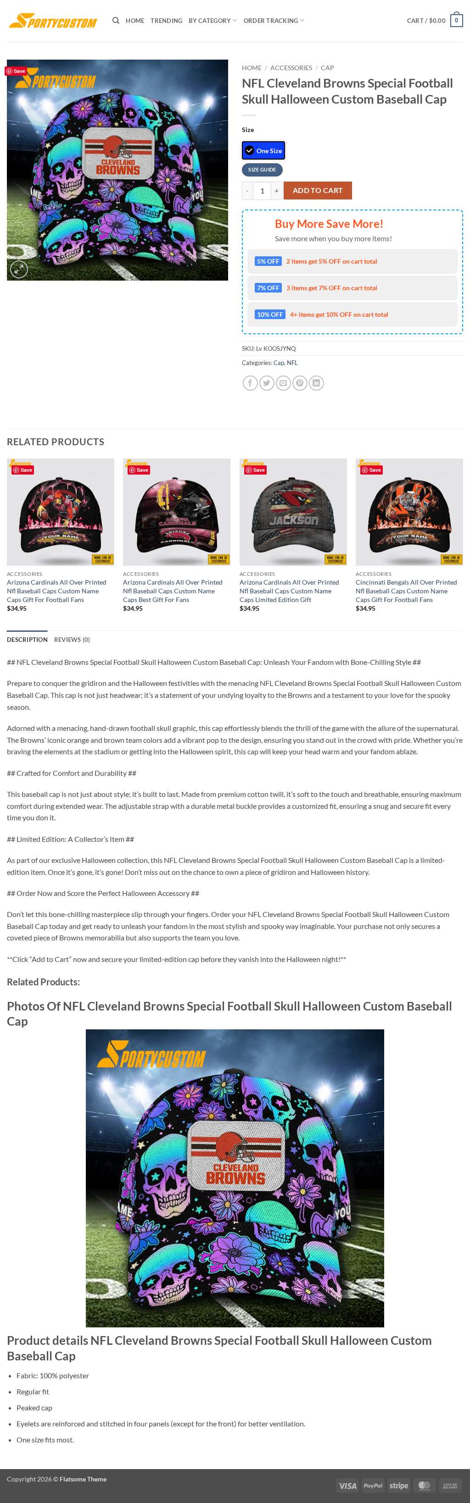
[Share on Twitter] (266, 383)
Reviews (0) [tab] (72, 639)
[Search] (115, 20)
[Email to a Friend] (283, 383)
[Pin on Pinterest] (300, 383)
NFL (292, 362)
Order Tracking (271, 20)
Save (19, 70)
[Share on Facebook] (250, 383)
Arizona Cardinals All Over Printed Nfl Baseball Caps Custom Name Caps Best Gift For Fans (173, 590)
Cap (327, 68)
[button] (435, 20)
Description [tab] (27, 639)
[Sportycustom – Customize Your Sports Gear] (53, 20)
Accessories (291, 68)
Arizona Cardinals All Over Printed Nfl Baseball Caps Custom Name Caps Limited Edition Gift (289, 590)
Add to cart (318, 190)
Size (248, 129)
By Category (210, 20)
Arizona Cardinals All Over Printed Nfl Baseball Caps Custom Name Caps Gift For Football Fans (56, 590)
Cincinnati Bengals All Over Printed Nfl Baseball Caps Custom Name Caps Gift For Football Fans (406, 590)
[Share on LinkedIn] (316, 383)
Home (135, 20)
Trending (166, 20)
